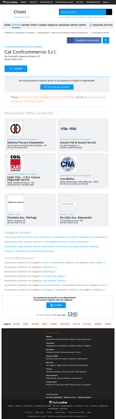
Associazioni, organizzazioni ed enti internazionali (30, 246)
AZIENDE (16, 25)
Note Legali (39, 412)
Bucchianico (49, 267)
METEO (74, 25)
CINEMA (43, 25)
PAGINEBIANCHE (93, 2)
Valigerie (87, 346)
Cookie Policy (60, 412)
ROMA (61, 17)
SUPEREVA (63, 409)
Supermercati (51, 378)
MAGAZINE (64, 25)
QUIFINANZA (103, 406)
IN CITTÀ (76, 324)
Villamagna (49, 271)
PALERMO (81, 17)
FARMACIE (53, 25)
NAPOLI (74, 17)
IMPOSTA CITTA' (70, 397)
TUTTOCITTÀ (79, 406)
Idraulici (73, 339)
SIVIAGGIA (94, 406)
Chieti (20, 12)
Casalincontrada (51, 285)
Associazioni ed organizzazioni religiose (77, 246)
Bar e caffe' (65, 384)
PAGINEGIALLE (46, 2)
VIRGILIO (33, 2)
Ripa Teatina (96, 262)
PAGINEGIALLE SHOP (64, 2)
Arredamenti (51, 339)
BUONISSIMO (53, 409)
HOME (7, 25)
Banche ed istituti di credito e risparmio (61, 359)
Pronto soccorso (67, 371)
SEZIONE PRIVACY (84, 397)
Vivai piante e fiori (84, 339)
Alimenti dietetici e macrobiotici (69, 378)
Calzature (79, 346)
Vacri (103, 285)
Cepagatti (48, 289)
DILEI (87, 406)
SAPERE (53, 324)
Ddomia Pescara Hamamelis (25, 142)
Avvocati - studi (13, 214)
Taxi (47, 365)
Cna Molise (67, 179)
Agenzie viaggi (55, 365)
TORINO (89, 17)
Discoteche (86, 384)
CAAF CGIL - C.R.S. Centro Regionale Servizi (23, 178)
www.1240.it (61, 315)
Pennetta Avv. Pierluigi (22, 217)
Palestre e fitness (52, 352)
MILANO (67, 17)
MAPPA (82, 25)
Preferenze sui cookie (76, 412)
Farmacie (49, 371)
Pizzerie (57, 384)
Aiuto (89, 412)
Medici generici (81, 371)
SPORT (26, 324)
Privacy (49, 412)
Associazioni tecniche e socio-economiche (67, 241)
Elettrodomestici (62, 339)
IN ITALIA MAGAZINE (54, 397)
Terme (78, 352)
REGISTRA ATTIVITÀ (103, 25)
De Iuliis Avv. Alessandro (76, 217)
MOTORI (35, 324)
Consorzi (9, 251)
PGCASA (79, 2)
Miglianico (99, 289)
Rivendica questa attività (58, 86)
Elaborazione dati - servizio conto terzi (24, 241)
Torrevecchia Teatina (53, 276)
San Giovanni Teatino (54, 280)
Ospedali (57, 371)
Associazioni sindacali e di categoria (22, 139)
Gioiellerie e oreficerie (66, 346)
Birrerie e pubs (75, 384)
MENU (105, 2)
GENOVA (96, 17)
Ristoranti (50, 384)
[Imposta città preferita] (6, 12)
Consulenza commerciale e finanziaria (35, 251)
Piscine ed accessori (67, 352)
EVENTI (34, 25)
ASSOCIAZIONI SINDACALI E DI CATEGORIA (23, 47)
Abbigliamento (52, 346)
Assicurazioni (82, 359)
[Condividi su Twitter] (106, 40)
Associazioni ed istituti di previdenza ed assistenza (80, 237)
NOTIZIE (25, 25)
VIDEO (44, 324)
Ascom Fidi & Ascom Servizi (78, 142)
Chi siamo (28, 412)
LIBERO (23, 2)
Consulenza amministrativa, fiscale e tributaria (28, 237)
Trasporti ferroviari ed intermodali (75, 365)
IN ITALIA (104, 17)
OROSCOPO (65, 324)
